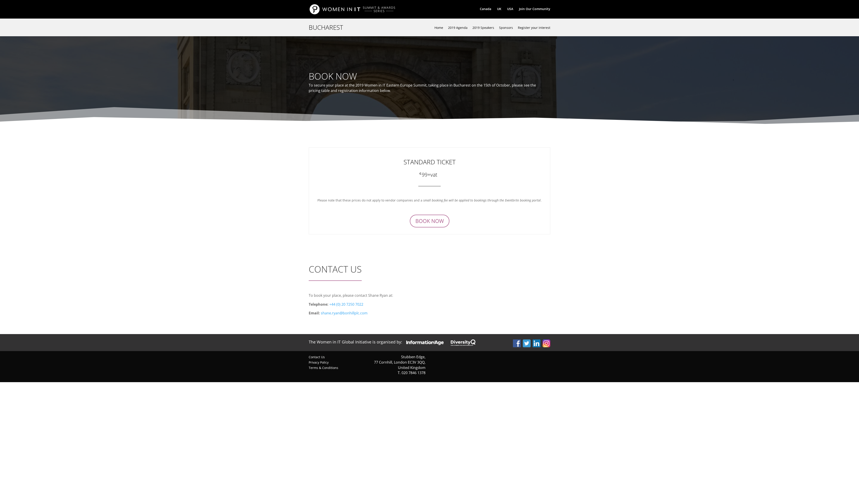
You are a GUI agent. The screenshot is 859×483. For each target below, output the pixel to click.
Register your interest (534, 28)
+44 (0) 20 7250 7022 (346, 304)
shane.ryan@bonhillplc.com (344, 313)
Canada (485, 9)
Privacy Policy (319, 362)
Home (438, 28)
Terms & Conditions (323, 368)
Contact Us (317, 357)
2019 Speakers (483, 28)
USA (510, 9)
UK (499, 9)
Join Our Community (534, 9)
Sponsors (506, 28)
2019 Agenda (458, 28)
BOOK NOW (429, 221)
